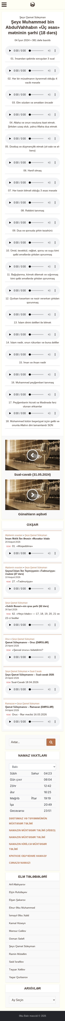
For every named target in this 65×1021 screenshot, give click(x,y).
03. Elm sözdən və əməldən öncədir (32, 102)
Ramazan (10, 703)
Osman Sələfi (16, 938)
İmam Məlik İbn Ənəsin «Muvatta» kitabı (27, 538)
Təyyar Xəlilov (17, 969)
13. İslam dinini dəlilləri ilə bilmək (32, 322)
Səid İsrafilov (16, 961)
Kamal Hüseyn (17, 923)
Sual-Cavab (36, 671)
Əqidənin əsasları (14, 535)
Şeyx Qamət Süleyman (33, 17)
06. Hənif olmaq (32, 170)
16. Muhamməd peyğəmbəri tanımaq (32, 382)
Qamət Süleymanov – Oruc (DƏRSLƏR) (27, 642)
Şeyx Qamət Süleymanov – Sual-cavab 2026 (29, 674)
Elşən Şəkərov (17, 899)
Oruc (7, 639)
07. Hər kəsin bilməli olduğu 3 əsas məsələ (32, 190)
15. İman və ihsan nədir (32, 362)
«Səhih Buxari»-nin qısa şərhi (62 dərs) (27, 606)
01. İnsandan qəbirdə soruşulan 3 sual (33, 58)
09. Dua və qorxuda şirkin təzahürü (32, 230)
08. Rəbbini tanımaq (32, 210)
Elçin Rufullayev (18, 892)
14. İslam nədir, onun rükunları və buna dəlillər (32, 342)
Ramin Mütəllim (18, 954)
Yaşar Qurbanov (18, 977)
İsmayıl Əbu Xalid (19, 915)
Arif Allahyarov (17, 884)
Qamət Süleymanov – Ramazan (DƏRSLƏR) (29, 707)
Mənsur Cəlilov (17, 930)
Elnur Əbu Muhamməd (22, 907)
